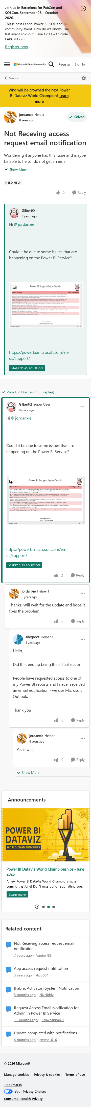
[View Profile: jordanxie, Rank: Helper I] (10, 117)
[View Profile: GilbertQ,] (14, 213)
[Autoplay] (37, 906)
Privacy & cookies (47, 1074)
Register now (16, 46)
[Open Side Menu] (6, 64)
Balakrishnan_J (52, 1019)
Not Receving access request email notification (44, 946)
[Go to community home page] (30, 64)
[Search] (51, 64)
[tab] (43, 906)
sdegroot (32, 636)
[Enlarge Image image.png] (46, 305)
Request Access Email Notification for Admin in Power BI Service (46, 1010)
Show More (18, 169)
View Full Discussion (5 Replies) (30, 392)
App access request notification (41, 968)
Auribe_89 (43, 955)
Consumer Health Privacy (23, 1098)
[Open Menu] (83, 78)
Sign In (80, 64)
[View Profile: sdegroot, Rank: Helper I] (18, 639)
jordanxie (26, 114)
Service (13, 78)
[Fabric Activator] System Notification (46, 988)
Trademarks (13, 1084)
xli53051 (42, 975)
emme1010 (48, 1039)
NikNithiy (46, 994)
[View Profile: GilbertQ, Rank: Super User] (11, 407)
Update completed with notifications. (46, 1032)
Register (64, 64)
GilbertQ (28, 210)
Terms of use (75, 1074)
